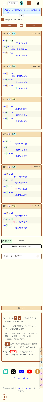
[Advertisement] (21, 282)
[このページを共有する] (4, 397)
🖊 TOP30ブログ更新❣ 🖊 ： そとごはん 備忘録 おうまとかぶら (22, 11)
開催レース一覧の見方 (13, 256)
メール (27, 388)
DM (19, 388)
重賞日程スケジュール (22, 246)
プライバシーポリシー (21, 378)
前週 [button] (9, 25)
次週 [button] (34, 25)
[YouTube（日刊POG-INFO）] (29, 371)
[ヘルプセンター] (37, 371)
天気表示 (7, 241)
